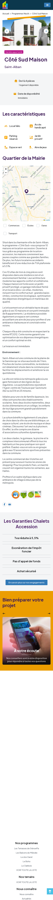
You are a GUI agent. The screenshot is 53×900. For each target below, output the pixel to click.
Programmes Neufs (20, 13)
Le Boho (26, 861)
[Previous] (6, 31)
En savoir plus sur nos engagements (26, 582)
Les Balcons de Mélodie (26, 853)
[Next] (46, 31)
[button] (26, 191)
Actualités (26, 898)
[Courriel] (10, 504)
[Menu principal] (47, 5)
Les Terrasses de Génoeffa (26, 848)
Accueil (5, 13)
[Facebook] (4, 504)
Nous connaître (27, 894)
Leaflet (47, 220)
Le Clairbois (26, 866)
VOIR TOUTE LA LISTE (26, 870)
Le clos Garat (26, 857)
